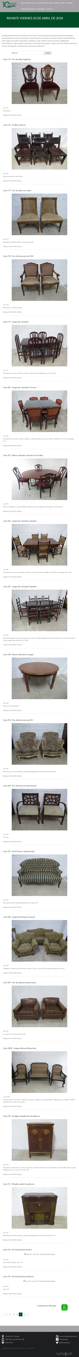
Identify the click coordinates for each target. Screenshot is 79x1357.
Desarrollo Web (64, 1354)
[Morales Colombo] (10, 4)
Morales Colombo (20, 1348)
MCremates (63, 1339)
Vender (63, 3)
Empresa (57, 3)
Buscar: (15, 53)
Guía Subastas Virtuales (45, 3)
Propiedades (40, 9)
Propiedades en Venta (28, 9)
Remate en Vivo (31, 3)
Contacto (49, 9)
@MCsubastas (64, 1342)
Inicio (23, 3)
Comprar (69, 3)
